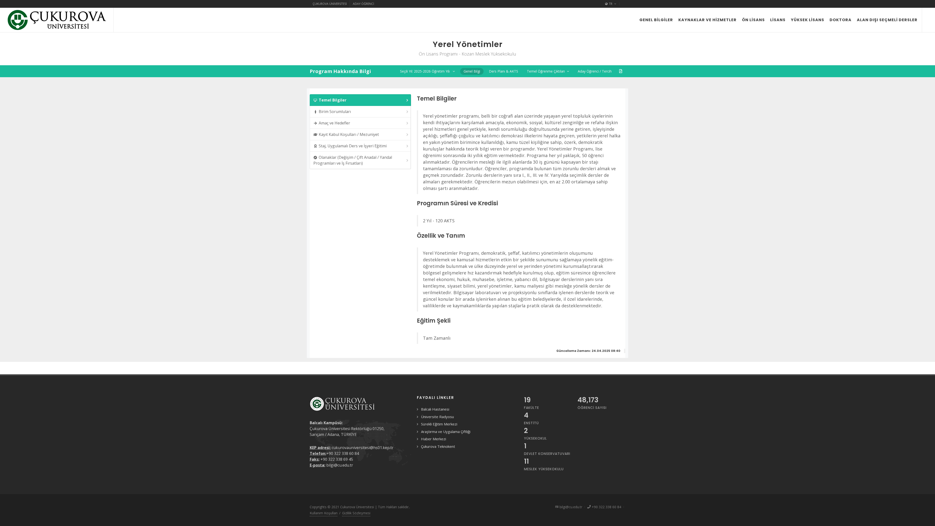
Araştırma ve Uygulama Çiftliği (445, 431)
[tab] (360, 100)
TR (610, 4)
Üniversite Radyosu (437, 416)
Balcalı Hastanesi (435, 409)
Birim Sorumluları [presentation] (335, 111)
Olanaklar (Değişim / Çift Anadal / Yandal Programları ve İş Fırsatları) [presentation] (352, 160)
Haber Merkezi (433, 438)
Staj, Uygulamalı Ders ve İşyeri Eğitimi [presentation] (353, 146)
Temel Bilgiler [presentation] (332, 100)
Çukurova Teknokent (438, 446)
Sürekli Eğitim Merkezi (439, 424)
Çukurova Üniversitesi (330, 4)
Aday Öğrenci (363, 4)
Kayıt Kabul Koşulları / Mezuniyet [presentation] (349, 134)
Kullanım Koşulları (323, 513)
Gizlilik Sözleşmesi (356, 513)
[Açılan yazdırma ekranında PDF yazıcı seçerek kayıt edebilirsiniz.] (620, 71)
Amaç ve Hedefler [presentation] (334, 123)
